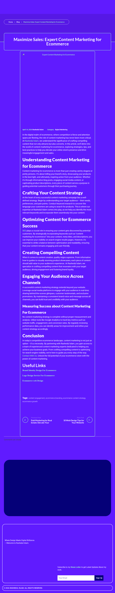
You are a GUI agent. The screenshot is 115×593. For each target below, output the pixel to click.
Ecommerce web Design (32, 381)
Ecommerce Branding (54, 398)
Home (11, 22)
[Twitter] (70, 503)
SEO (24, 230)
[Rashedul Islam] (6, 6)
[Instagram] (63, 503)
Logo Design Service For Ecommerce (38, 375)
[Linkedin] (51, 503)
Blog (18, 22)
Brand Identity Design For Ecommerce (39, 370)
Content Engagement (37, 398)
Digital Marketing (61, 130)
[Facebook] (45, 503)
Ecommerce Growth (30, 401)
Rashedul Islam (38, 130)
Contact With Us (29, 356)
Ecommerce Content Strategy (74, 398)
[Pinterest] (57, 503)
